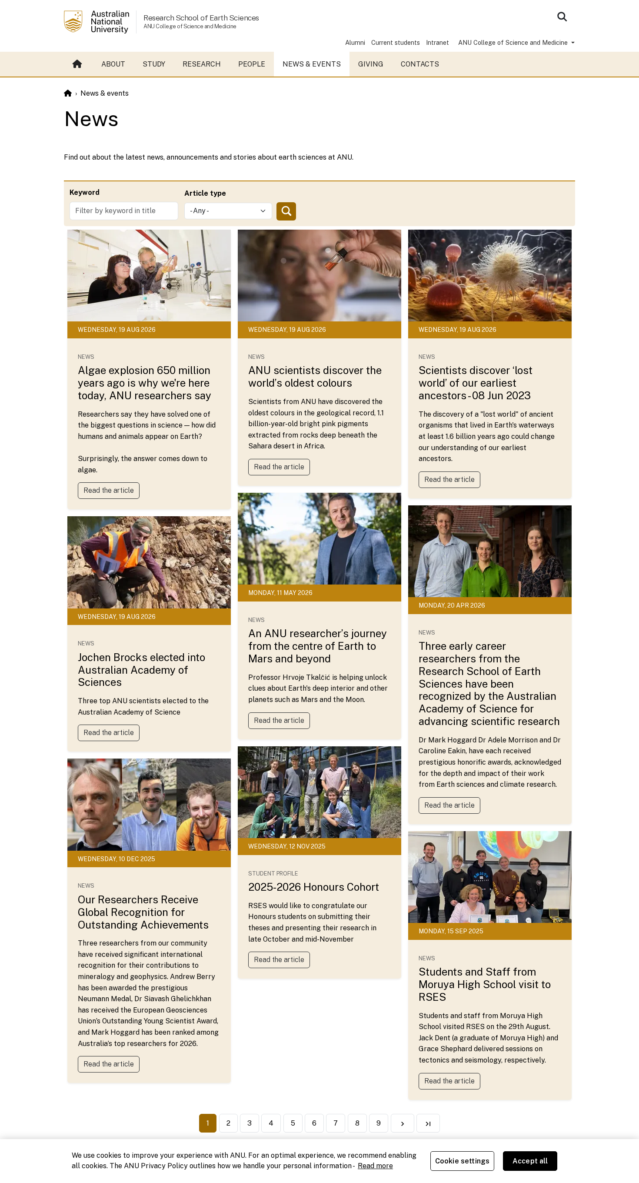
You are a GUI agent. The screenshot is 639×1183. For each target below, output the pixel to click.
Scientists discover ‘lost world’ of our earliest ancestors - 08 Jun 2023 (475, 382)
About (113, 64)
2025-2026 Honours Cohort (313, 887)
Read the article (108, 490)
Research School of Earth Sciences (201, 17)
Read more (375, 1166)
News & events (312, 64)
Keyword (85, 192)
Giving (370, 64)
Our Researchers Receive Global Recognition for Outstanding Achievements (143, 912)
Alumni (355, 42)
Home (78, 64)
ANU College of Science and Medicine (513, 42)
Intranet (437, 42)
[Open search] (562, 16)
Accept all (530, 1161)
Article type (205, 193)
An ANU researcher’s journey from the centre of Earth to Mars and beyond (317, 646)
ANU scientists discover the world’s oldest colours (315, 376)
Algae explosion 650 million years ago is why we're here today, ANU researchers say (144, 382)
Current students (395, 42)
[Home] (68, 93)
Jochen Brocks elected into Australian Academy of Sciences (141, 669)
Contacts (420, 64)
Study (154, 64)
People (251, 64)
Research (202, 64)
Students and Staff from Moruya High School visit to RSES (485, 984)
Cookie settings (462, 1161)
